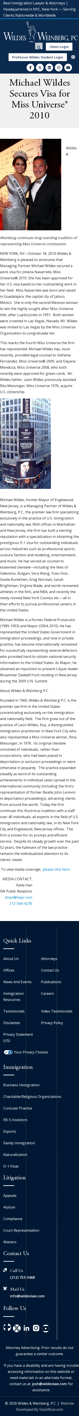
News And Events (17, 981)
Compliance (12, 1218)
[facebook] (30, 67)
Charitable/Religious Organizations (32, 1096)
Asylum (9, 1207)
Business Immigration (21, 1085)
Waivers (9, 1242)
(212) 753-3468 (22, 1277)
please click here (56, 869)
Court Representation (21, 1230)
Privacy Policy (52, 1022)
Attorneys (49, 958)
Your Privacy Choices (31, 1052)
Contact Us (50, 970)
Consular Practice (17, 1108)
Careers (47, 993)
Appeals (9, 1195)
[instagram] (59, 67)
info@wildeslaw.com (27, 1296)
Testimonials (14, 1011)
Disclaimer (11, 1022)
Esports (9, 1131)
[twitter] (40, 67)
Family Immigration (19, 1143)
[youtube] (68, 67)
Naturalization (15, 1154)
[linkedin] (49, 67)
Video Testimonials (56, 1011)
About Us (11, 958)
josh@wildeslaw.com (49, 1383)
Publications (51, 981)
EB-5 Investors (15, 1119)
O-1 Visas (11, 1166)
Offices (8, 970)
